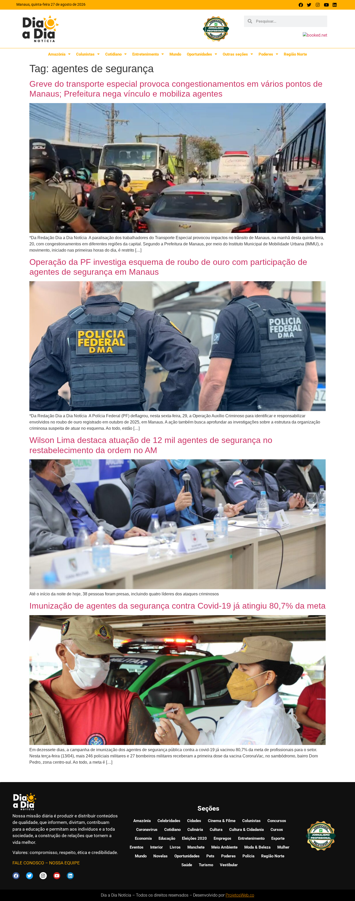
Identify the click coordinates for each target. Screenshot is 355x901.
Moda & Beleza (257, 847)
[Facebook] (301, 5)
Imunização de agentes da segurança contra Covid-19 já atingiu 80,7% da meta (177, 605)
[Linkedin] (335, 5)
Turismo (206, 865)
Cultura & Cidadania (246, 829)
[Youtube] (326, 5)
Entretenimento (145, 54)
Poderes (266, 54)
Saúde (186, 865)
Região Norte (295, 54)
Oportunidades (199, 54)
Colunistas (85, 54)
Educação (167, 838)
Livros (175, 847)
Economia (143, 838)
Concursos (276, 820)
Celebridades (168, 820)
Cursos (277, 829)
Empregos (222, 838)
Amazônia (56, 54)
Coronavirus (146, 829)
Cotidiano (113, 54)
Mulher (283, 847)
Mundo (175, 54)
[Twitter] (309, 5)
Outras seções (235, 54)
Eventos (136, 847)
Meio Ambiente (224, 847)
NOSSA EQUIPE (64, 862)
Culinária (195, 829)
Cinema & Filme (221, 820)
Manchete (196, 847)
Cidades (194, 820)
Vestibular (229, 865)
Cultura (216, 829)
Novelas (160, 856)
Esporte (278, 838)
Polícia (248, 856)
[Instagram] (318, 5)
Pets (210, 856)
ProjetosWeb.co (240, 895)
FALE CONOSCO (28, 862)
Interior (156, 847)
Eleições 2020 (194, 838)
